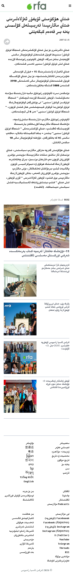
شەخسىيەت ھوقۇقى (25, 523)
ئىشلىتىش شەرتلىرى (24, 527)
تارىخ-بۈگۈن (63, 460)
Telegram (63, 544)
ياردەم (31, 548)
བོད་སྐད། (30, 473)
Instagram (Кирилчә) (55, 531)
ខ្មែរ (32, 469)
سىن (67, 469)
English (29, 481)
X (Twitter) (61, 535)
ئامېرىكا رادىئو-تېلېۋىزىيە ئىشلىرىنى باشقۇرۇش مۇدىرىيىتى (21, 536)
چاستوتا (65, 496)
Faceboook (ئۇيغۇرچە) (57, 518)
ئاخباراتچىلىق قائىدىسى (23, 518)
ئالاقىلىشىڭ (28, 500)
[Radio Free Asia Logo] (36, 5)
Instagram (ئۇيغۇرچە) (57, 527)
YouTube (64, 540)
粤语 (31, 452)
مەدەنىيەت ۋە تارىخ (60, 456)
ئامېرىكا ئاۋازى (27, 544)
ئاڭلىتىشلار (64, 500)
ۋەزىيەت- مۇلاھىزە (60, 452)
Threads (64, 548)
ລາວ (31, 464)
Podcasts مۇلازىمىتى (58, 504)
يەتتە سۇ (65, 464)
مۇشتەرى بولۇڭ (62, 557)
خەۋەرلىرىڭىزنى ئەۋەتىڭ (58, 561)
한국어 (29, 460)
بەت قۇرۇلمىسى (26, 552)
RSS (67, 552)
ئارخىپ (66, 473)
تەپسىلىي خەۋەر (62, 448)
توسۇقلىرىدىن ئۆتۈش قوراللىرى (19, 496)
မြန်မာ (30, 456)
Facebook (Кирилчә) (56, 523)
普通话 (29, 448)
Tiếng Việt (27, 477)
